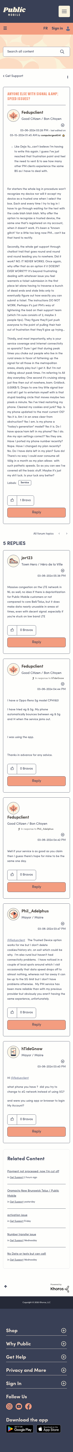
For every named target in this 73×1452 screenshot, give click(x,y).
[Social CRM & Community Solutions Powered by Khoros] (60, 1288)
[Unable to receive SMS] (66, 534)
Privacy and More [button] (26, 1370)
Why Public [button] (18, 1343)
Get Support (14, 76)
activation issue (17, 1215)
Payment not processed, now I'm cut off (33, 1171)
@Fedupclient (16, 940)
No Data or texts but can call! (26, 1254)
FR (45, 29)
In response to (49, 678)
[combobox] (36, 52)
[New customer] (59, 534)
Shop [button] (12, 1330)
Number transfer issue (21, 1234)
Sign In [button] (13, 1383)
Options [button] (67, 76)
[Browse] (6, 28)
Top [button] (5, 1286)
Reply (36, 512)
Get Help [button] (16, 1357)
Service (25, 482)
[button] (12, 500)
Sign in (57, 29)
